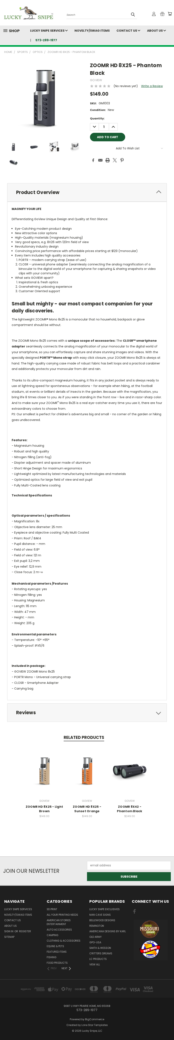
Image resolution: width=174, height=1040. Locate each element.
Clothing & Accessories (63, 940)
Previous (167, 1027)
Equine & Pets (55, 946)
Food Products (57, 963)
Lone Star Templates (94, 1025)
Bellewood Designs (102, 920)
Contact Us (127, 30)
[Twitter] (115, 160)
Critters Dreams (100, 953)
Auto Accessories (59, 929)
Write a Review (152, 86)
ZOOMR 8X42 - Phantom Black (129, 809)
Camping (52, 935)
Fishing (51, 957)
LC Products (98, 959)
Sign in (9, 931)
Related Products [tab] (84, 737)
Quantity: (97, 118)
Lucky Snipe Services (47, 30)
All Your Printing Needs (62, 915)
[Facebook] (93, 160)
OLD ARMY (95, 937)
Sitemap (9, 937)
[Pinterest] (122, 160)
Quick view (44, 766)
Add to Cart (44, 774)
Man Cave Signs (100, 915)
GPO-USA (95, 942)
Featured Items (57, 952)
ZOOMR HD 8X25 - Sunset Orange (87, 809)
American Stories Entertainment (59, 922)
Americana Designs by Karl (107, 931)
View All (94, 964)
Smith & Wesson (100, 948)
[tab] (87, 192)
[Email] (100, 160)
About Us (155, 30)
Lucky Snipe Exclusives (104, 909)
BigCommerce (94, 1019)
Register (25, 931)
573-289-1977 (46, 40)
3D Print (52, 909)
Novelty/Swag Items (92, 30)
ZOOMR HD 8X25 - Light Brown (44, 809)
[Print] (107, 160)
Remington (96, 926)
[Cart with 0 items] (170, 14)
